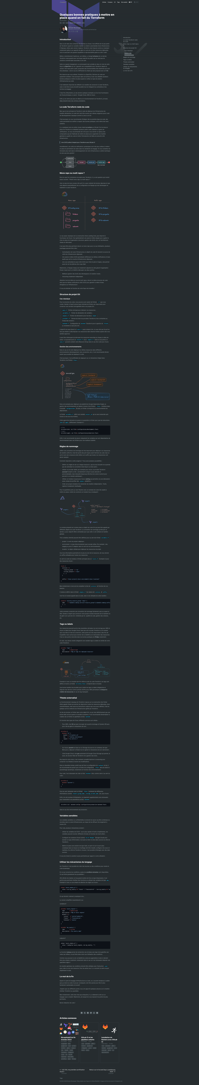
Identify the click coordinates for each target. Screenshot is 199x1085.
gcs (78, 753)
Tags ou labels (127, 59)
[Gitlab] (75, 31)
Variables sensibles (128, 64)
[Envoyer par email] (91, 1013)
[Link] (71, 31)
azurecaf (64, 472)
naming (88, 479)
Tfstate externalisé (128, 62)
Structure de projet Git (130, 48)
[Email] (69, 31)
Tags (61, 1078)
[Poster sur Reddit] (88, 1013)
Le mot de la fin (127, 70)
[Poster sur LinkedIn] (81, 1013)
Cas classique (128, 50)
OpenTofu (68, 66)
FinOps (97, 637)
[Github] (73, 31)
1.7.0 (106, 71)
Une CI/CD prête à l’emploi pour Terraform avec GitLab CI (78, 142)
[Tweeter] (84, 1013)
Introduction (126, 37)
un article (89, 127)
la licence (95, 56)
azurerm (71, 747)
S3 (72, 724)
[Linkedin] (77, 31)
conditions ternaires (92, 872)
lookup (69, 952)
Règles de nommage (129, 57)
